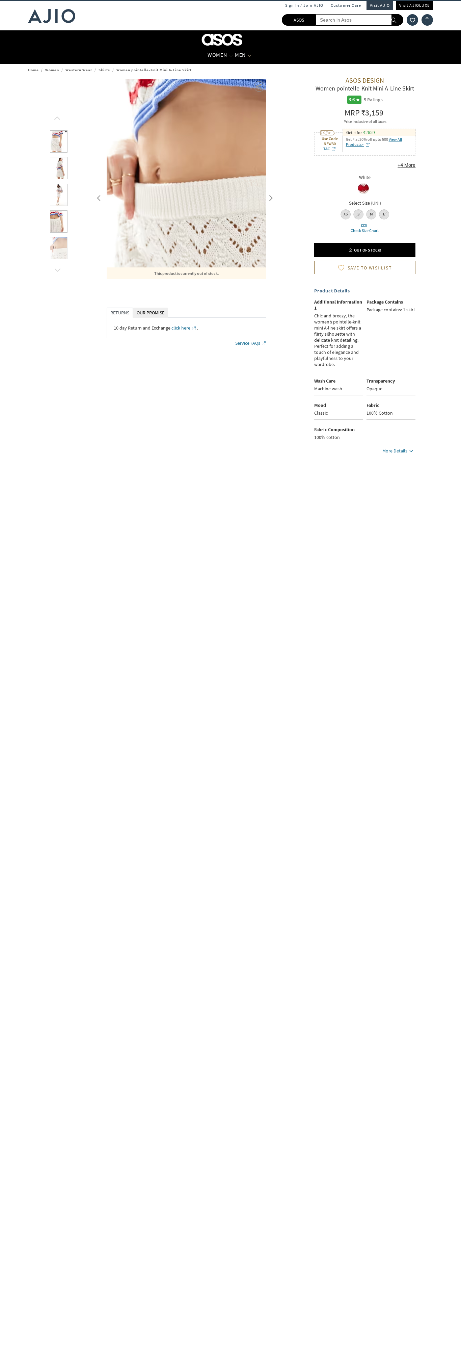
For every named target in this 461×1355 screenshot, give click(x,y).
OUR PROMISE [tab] (150, 313)
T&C (326, 148)
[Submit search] (397, 20)
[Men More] (249, 55)
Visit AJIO (380, 5)
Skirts (104, 70)
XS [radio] (346, 213)
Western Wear (78, 70)
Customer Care (346, 5)
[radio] (363, 193)
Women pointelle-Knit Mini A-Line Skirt (154, 70)
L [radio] (384, 213)
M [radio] (371, 213)
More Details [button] (394, 451)
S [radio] (358, 213)
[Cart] (427, 20)
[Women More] (231, 55)
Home (33, 70)
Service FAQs (247, 343)
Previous (98, 196)
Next (270, 196)
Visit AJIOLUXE (414, 5)
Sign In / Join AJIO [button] (304, 5)
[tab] (58, 142)
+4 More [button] (406, 165)
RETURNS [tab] (119, 313)
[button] (412, 20)
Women (52, 70)
